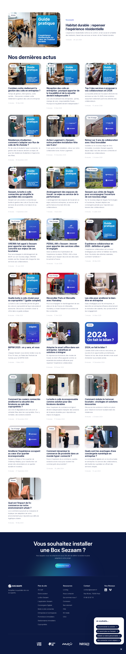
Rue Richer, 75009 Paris (92, 594)
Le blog (65, 590)
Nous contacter (68, 594)
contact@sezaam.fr (90, 590)
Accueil (40, 590)
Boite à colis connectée (46, 609)
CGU (64, 617)
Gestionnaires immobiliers (46, 621)
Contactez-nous (63, 566)
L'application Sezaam (45, 601)
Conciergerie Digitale (45, 605)
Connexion (66, 601)
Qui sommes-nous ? (70, 597)
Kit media (66, 613)
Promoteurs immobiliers (46, 617)
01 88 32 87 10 (89, 597)
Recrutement (67, 605)
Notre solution (43, 594)
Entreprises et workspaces (47, 613)
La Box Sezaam (43, 597)
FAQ (64, 609)
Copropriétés (42, 624)
